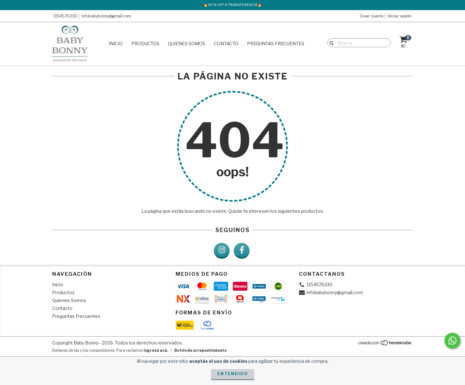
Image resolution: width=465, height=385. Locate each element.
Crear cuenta (371, 16)
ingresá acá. (156, 350)
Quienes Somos (186, 43)
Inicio (116, 43)
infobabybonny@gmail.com (106, 16)
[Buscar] (330, 42)
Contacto (226, 43)
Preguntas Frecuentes (275, 43)
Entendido (232, 373)
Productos (145, 43)
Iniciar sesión (399, 16)
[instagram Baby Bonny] (222, 251)
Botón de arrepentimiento (200, 350)
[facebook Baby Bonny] (242, 251)
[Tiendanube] (385, 344)
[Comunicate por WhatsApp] (452, 341)
